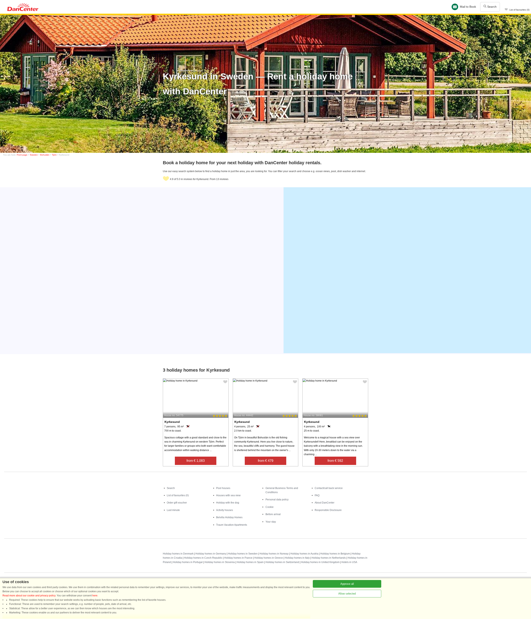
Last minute (173, 510)
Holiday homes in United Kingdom (320, 562)
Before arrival (273, 514)
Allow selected (347, 593)
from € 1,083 (195, 460)
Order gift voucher (177, 502)
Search (491, 6)
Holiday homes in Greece (268, 557)
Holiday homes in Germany (210, 553)
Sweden (34, 155)
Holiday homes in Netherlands (329, 557)
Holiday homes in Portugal (188, 562)
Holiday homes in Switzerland (282, 562)
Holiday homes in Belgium (335, 553)
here (94, 595)
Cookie (270, 507)
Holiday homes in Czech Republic (203, 557)
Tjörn (54, 155)
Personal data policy (277, 499)
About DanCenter (324, 502)
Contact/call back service (329, 488)
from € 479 (265, 460)
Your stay (271, 521)
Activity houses (224, 510)
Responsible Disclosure (328, 510)
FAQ (317, 495)
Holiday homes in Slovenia (220, 562)
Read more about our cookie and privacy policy (28, 595)
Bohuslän (44, 155)
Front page (22, 155)
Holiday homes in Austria (304, 553)
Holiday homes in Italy (297, 557)
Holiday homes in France (238, 557)
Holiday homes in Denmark (178, 553)
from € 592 (335, 460)
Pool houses (223, 488)
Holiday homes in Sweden (243, 553)
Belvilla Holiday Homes (229, 517)
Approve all (347, 583)
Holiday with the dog (227, 502)
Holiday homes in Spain (250, 562)
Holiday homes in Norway (274, 553)
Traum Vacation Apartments (231, 524)
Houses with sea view (228, 495)
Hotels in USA (349, 562)
